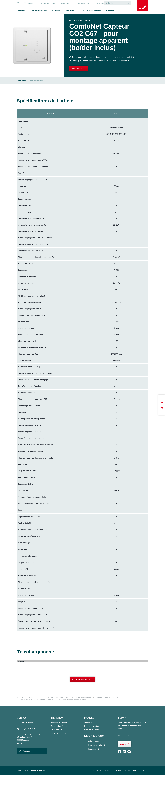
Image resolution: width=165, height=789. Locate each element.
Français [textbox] (26, 751)
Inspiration (70, 11)
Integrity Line (143, 770)
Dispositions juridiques (100, 770)
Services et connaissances (90, 11)
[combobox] (32, 751)
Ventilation (21, 11)
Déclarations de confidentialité (124, 770)
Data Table (21, 80)
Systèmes (56, 11)
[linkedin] (124, 751)
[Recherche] (129, 3)
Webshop (110, 11)
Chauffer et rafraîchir (39, 11)
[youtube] (129, 751)
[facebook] (119, 751)
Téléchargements (36, 80)
